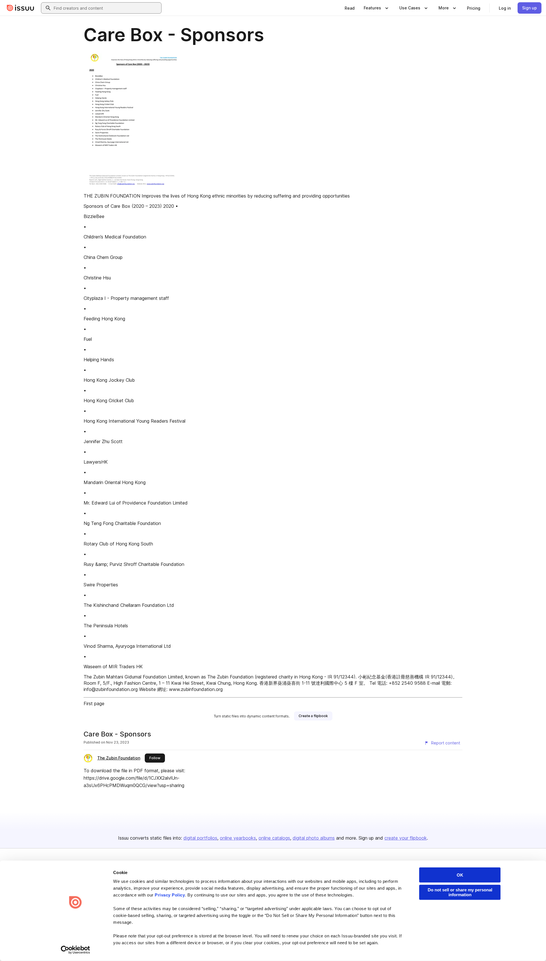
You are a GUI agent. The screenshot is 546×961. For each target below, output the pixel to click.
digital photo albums (314, 838)
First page (94, 703)
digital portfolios (200, 838)
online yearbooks (238, 838)
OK (460, 875)
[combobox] (106, 8)
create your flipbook (405, 838)
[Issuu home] (20, 8)
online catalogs (274, 838)
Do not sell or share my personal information (460, 892)
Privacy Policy (170, 894)
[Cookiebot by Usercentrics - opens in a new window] (75, 950)
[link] (349, 8)
